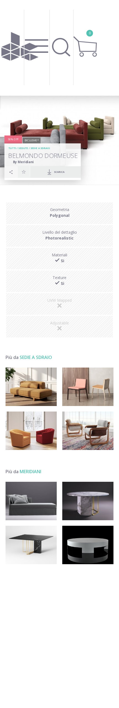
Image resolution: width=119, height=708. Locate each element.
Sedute (23, 148)
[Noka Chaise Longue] (31, 387)
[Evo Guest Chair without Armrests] (87, 387)
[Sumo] (87, 545)
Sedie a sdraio (40, 148)
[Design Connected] (20, 48)
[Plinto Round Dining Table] (87, 501)
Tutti (12, 148)
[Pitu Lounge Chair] (87, 431)
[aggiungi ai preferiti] (24, 172)
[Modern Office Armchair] (31, 431)
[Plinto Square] (31, 545)
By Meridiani (23, 162)
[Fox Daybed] (31, 501)
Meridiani (30, 471)
